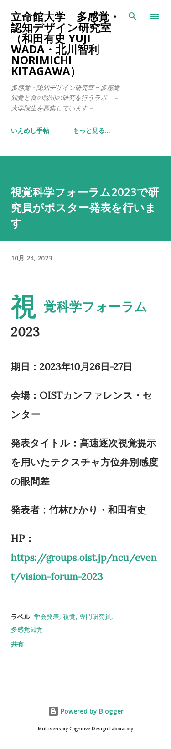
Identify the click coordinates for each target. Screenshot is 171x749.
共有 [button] (17, 643)
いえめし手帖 (30, 130)
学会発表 (46, 616)
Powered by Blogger (91, 711)
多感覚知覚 (27, 629)
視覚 (69, 616)
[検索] (132, 16)
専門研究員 (95, 616)
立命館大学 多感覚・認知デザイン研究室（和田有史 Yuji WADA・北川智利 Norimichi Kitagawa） (65, 43)
